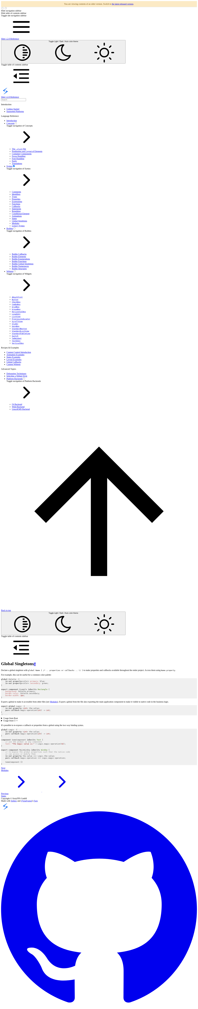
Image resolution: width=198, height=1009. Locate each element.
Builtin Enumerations (21, 259)
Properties (16, 199)
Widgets (9, 271)
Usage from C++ (10, 721)
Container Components (22, 154)
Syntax (9, 166)
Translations (17, 163)
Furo (36, 801)
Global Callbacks (13, 362)
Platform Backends (14, 379)
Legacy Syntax (18, 226)
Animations (17, 216)
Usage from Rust (10, 718)
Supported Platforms (15, 111)
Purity (14, 161)
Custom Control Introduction (18, 352)
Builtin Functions (19, 261)
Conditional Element (20, 214)
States (14, 218)
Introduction (11, 120)
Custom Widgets (13, 364)
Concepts (10, 123)
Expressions (17, 201)
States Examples (13, 357)
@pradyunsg (26, 801)
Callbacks (16, 206)
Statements (16, 209)
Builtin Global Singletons (22, 264)
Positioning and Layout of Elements (27, 151)
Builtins (9, 228)
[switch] (16, 123)
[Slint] (5, 810)
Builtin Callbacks (19, 254)
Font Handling (18, 158)
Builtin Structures (19, 269)
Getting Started (12, 109)
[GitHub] (99, 1006)
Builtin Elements (19, 256)
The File (19, 149)
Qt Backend (17, 404)
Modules (15, 223)
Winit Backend (18, 407)
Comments (16, 192)
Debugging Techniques (16, 373)
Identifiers (16, 194)
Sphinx (14, 801)
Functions (16, 204)
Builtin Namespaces (20, 266)
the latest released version (122, 4)
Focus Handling (18, 156)
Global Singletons (19, 221)
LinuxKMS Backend (21, 409)
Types (14, 197)
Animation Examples (15, 355)
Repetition (16, 211)
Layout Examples (13, 359)
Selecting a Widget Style (16, 376)
